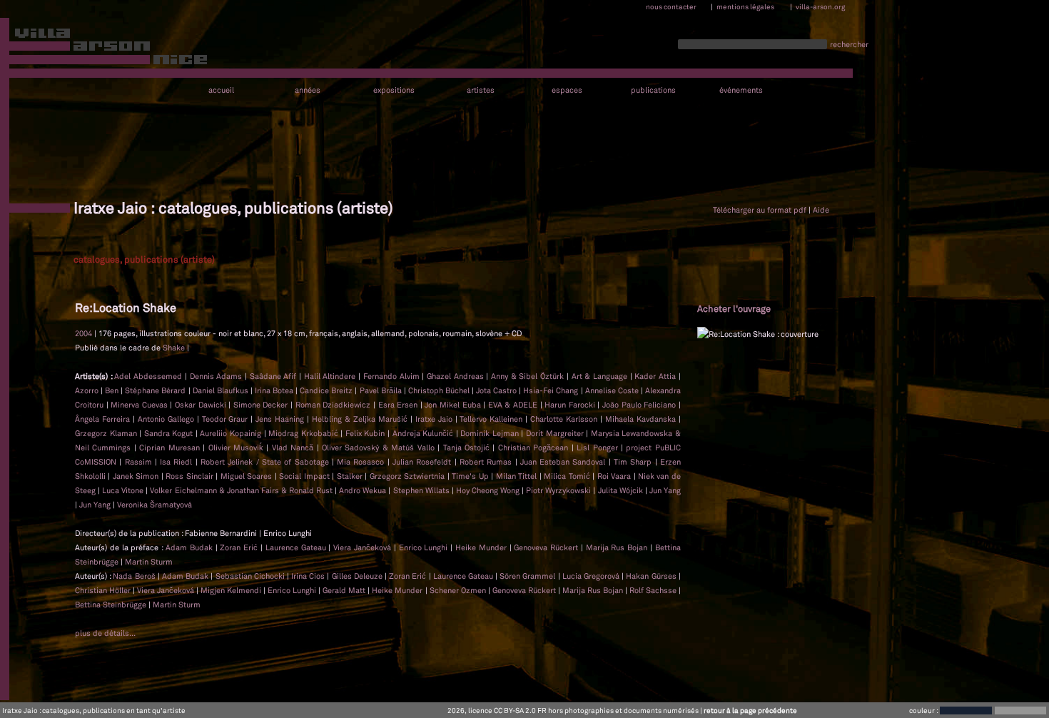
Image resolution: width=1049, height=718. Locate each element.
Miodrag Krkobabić (303, 433)
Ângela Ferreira (102, 419)
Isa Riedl (176, 462)
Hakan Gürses (652, 576)
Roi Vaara (614, 476)
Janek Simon (135, 476)
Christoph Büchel (439, 390)
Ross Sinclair (189, 476)
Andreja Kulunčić (423, 433)
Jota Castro (496, 390)
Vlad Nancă (292, 447)
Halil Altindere (330, 376)
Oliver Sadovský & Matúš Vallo (378, 447)
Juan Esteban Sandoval (563, 462)
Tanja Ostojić (466, 447)
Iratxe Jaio (433, 419)
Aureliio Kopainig (230, 433)
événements (741, 90)
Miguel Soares (246, 476)
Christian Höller (104, 590)
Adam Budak (191, 547)
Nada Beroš (135, 576)
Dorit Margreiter (555, 433)
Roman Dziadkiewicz (333, 405)
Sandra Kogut (168, 433)
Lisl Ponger (597, 447)
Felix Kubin (365, 433)
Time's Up (470, 476)
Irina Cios (309, 576)
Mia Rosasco (360, 462)
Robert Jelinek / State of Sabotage (264, 462)
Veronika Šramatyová (154, 505)
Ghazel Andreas (455, 376)
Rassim (138, 462)
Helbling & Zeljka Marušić (359, 419)
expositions (394, 90)
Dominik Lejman (489, 433)
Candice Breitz (326, 390)
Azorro (86, 390)
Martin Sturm (149, 562)
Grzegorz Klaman (106, 433)
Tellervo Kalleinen (491, 419)
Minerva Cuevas (139, 405)
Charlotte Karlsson (563, 419)
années (307, 90)
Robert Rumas (486, 462)
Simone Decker (260, 405)
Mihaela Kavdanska (640, 419)
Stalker (350, 476)
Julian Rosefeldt (421, 462)
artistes (481, 90)
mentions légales (745, 6)
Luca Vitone (122, 490)
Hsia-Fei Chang (550, 390)
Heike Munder (482, 547)
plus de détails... (105, 633)
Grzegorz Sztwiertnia (407, 476)
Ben (111, 390)
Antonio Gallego (166, 419)
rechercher (849, 44)
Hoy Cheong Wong (488, 490)
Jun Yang (665, 490)
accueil (221, 90)
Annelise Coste (612, 390)
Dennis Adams (216, 376)
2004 (83, 333)
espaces (567, 90)
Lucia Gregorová (592, 576)
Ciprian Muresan (169, 447)
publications (653, 90)
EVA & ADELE (512, 405)
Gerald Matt (345, 590)
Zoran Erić (240, 547)
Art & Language (599, 376)
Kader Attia (655, 376)
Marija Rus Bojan (618, 547)
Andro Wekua (362, 490)
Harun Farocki (569, 405)
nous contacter (671, 6)
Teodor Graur (225, 419)
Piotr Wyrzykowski (558, 490)
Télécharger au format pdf (759, 210)
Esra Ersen (398, 405)
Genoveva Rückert (547, 547)
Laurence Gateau (297, 547)
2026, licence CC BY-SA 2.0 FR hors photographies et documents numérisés (573, 710)
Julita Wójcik (620, 490)
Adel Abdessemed (148, 376)
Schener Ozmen (459, 590)
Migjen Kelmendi (232, 590)
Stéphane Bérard (155, 390)
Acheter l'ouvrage (734, 308)
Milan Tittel (516, 476)
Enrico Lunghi (425, 547)
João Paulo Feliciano (639, 405)
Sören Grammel (528, 576)
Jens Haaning (279, 419)
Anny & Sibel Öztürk (527, 376)
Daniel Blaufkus (220, 390)
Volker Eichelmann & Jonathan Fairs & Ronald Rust (241, 490)
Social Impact (304, 476)
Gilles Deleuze (358, 576)
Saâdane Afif (273, 376)
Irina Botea (274, 390)
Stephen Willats (421, 490)
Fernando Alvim (391, 376)
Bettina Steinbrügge (111, 605)
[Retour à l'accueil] (104, 49)
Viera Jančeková (363, 547)
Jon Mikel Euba (452, 405)
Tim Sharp (633, 462)
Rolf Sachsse (654, 590)
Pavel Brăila (381, 390)
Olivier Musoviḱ (235, 447)
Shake (174, 348)
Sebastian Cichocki (251, 576)
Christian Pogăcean (533, 447)
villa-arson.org (820, 6)
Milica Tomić (566, 476)
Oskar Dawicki (200, 405)
